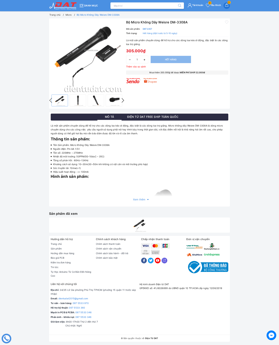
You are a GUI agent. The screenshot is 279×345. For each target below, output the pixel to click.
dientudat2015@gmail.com (73, 298)
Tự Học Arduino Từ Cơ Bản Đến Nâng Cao (71, 273)
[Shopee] (150, 80)
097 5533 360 (77, 307)
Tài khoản (197, 5)
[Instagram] (164, 260)
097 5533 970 (81, 303)
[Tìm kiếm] (178, 5)
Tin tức (54, 267)
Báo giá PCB (57, 257)
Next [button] (122, 100)
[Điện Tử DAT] (63, 5)
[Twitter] (151, 260)
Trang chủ (56, 244)
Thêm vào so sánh (136, 66)
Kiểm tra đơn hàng (61, 262)
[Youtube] (157, 260)
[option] (87, 56)
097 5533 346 (83, 312)
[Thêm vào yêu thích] (226, 22)
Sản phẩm (56, 248)
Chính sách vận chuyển (108, 248)
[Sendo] (133, 80)
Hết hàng (170, 59)
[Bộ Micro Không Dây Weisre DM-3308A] (139, 225)
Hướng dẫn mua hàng (62, 253)
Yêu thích (215, 5)
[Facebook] (144, 260)
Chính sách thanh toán (108, 244)
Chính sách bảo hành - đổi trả (112, 253)
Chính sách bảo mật (107, 257)
